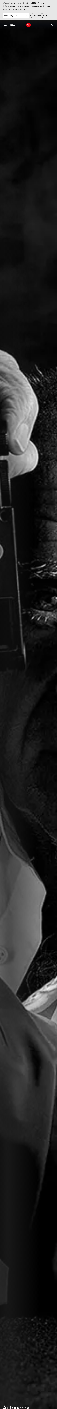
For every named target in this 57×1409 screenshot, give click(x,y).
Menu (11, 24)
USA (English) (10, 15)
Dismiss (46, 15)
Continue (37, 15)
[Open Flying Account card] (51, 25)
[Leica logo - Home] (28, 25)
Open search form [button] (45, 25)
